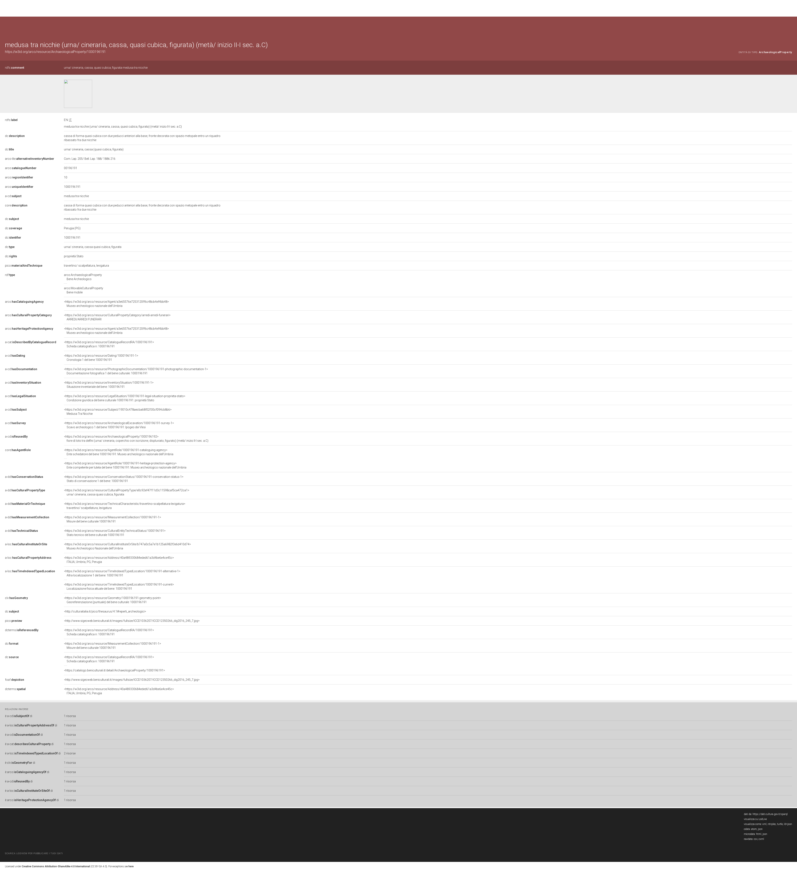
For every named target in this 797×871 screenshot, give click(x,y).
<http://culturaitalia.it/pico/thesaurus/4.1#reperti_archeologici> (105, 611)
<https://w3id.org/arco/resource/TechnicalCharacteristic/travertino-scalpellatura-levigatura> (124, 506)
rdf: (10, 275)
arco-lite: (29, 158)
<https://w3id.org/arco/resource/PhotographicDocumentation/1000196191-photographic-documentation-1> (136, 371)
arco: (21, 168)
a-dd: (24, 476)
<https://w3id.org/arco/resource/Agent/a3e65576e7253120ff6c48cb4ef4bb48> (116, 303)
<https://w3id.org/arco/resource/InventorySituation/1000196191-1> (109, 384)
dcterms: (21, 630)
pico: (23, 265)
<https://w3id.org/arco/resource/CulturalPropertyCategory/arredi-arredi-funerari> (117, 317)
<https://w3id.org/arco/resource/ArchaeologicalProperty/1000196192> (136, 438)
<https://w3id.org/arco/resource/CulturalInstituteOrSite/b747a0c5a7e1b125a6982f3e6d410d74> (127, 546)
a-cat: (30, 342)
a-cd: (13, 196)
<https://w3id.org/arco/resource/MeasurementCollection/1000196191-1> (112, 519)
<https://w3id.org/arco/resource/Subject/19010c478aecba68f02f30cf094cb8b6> (118, 411)
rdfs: (14, 67)
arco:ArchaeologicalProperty (83, 277)
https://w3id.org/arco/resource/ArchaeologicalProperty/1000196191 (55, 52)
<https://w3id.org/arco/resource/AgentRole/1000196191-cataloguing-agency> (118, 452)
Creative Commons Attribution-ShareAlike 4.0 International (56, 866)
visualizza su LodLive (755, 819)
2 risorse (70, 753)
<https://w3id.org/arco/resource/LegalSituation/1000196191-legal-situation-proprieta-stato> (124, 398)
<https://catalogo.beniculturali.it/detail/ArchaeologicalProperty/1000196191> (114, 670)
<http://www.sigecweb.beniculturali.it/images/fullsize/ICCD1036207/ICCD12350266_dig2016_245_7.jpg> (132, 620)
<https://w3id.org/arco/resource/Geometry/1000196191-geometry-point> (112, 600)
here (131, 866)
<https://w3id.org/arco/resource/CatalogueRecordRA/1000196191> (109, 344)
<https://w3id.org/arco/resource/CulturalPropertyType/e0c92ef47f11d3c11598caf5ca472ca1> (126, 492)
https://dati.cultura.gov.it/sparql (770, 814)
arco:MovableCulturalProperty (83, 290)
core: (16, 205)
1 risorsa (70, 716)
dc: (15, 136)
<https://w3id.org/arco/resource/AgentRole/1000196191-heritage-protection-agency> (125, 465)
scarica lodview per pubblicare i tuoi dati (34, 853)
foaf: (14, 679)
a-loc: (26, 544)
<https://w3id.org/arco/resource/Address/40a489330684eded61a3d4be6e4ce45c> (119, 560)
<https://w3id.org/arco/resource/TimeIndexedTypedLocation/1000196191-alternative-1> (122, 573)
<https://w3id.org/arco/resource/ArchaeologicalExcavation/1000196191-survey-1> (119, 425)
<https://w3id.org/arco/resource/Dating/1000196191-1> (101, 357)
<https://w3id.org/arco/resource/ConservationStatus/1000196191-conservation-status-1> (123, 479)
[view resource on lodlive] (790, 27)
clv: (16, 598)
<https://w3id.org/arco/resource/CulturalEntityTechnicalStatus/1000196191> (115, 533)
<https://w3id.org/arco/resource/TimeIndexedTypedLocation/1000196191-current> (119, 586)
